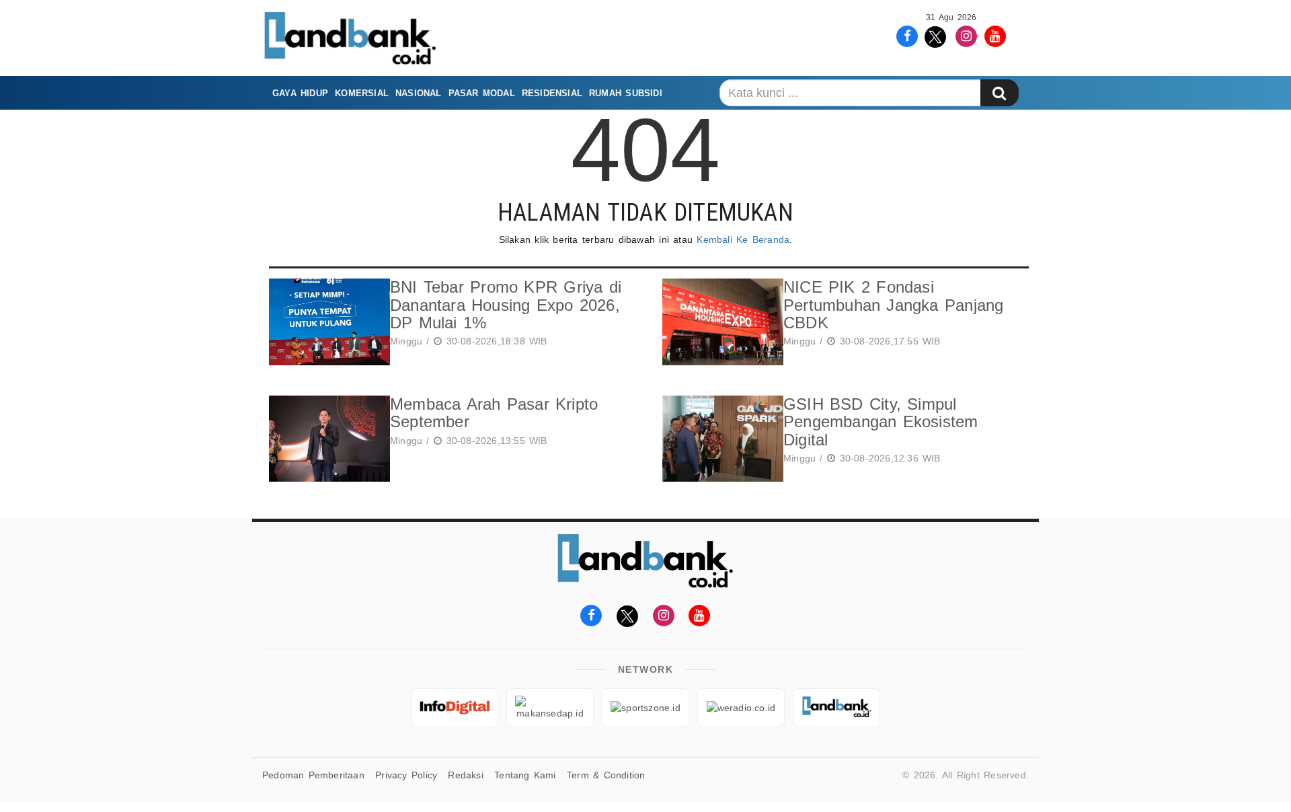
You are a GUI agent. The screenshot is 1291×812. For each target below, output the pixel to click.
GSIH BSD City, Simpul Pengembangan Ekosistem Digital (880, 422)
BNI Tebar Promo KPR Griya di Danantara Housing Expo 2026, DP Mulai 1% (505, 305)
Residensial (552, 93)
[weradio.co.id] (741, 707)
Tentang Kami (525, 775)
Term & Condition (606, 775)
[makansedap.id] (550, 707)
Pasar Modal (481, 93)
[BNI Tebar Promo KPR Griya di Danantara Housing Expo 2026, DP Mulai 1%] (326, 322)
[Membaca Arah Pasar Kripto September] (326, 439)
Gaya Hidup (300, 93)
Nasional (418, 93)
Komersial (362, 93)
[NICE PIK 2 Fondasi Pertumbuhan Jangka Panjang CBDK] (719, 322)
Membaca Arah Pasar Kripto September (494, 413)
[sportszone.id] (645, 707)
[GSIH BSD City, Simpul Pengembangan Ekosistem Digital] (719, 439)
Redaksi (465, 775)
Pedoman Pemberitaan (313, 775)
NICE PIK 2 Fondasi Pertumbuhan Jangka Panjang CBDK (893, 305)
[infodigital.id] (454, 707)
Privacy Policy (406, 775)
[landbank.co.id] (836, 707)
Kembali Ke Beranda (743, 239)
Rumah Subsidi (625, 93)
